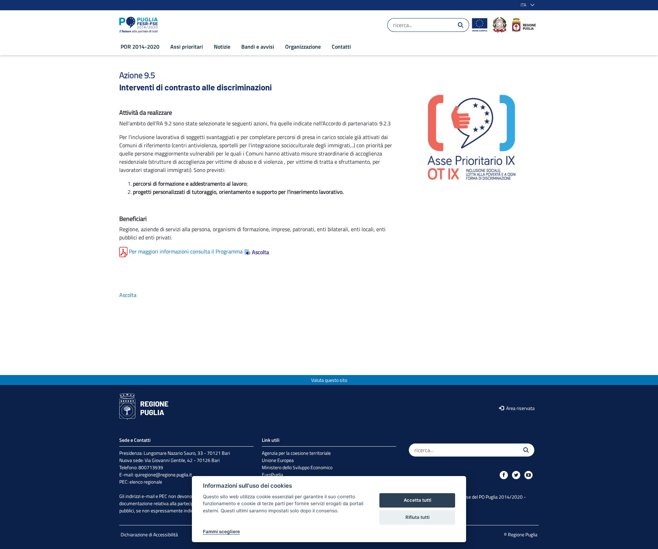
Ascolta (260, 252)
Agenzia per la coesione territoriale (296, 453)
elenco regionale (146, 481)
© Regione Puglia (520, 534)
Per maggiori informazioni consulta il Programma (186, 251)
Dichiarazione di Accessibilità (149, 534)
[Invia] (460, 25)
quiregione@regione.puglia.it (163, 474)
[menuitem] (140, 46)
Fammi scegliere (221, 531)
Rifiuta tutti (417, 517)
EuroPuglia (272, 474)
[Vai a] (139, 25)
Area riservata (520, 408)
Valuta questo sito (329, 380)
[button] (526, 5)
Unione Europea (278, 460)
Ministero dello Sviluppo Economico (297, 467)
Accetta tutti (417, 500)
